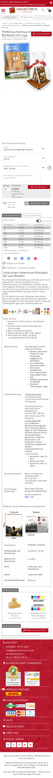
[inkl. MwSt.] (38, 220)
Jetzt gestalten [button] (42, 34)
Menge (6, 186)
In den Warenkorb (39, 187)
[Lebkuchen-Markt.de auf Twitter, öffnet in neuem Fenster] (19, 744)
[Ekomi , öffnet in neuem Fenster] (13, 675)
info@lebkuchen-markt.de (20, 650)
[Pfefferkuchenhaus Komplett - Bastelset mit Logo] (26, 66)
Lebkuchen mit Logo (32, 23)
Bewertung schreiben (36, 630)
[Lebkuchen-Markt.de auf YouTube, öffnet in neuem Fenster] (30, 744)
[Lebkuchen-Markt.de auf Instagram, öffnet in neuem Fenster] (13, 744)
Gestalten (28, 17)
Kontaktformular (14, 654)
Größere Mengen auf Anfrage (15, 250)
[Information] (49, 168)
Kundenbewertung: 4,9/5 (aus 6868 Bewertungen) (23, 5)
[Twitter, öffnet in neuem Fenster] (29, 258)
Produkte (10, 17)
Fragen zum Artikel (15, 263)
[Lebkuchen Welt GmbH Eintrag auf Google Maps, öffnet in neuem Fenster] (32, 674)
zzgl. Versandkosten (12, 253)
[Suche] (43, 11)
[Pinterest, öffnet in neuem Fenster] (35, 258)
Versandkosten (17, 197)
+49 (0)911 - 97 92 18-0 (17, 647)
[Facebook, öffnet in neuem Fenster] (22, 258)
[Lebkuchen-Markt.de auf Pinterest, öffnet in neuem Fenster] (24, 744)
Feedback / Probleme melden (20, 268)
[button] (11, 215)
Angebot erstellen (40, 203)
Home (5, 23)
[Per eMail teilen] (15, 258)
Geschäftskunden (16, 23)
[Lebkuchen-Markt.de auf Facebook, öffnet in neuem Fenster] (8, 744)
